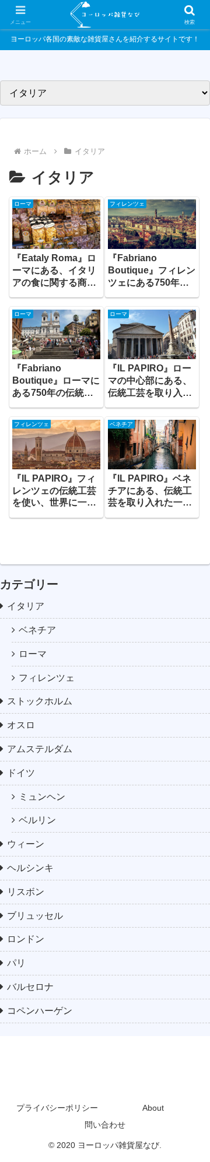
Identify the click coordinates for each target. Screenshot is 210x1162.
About (153, 1107)
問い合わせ (105, 1124)
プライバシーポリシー (57, 1107)
